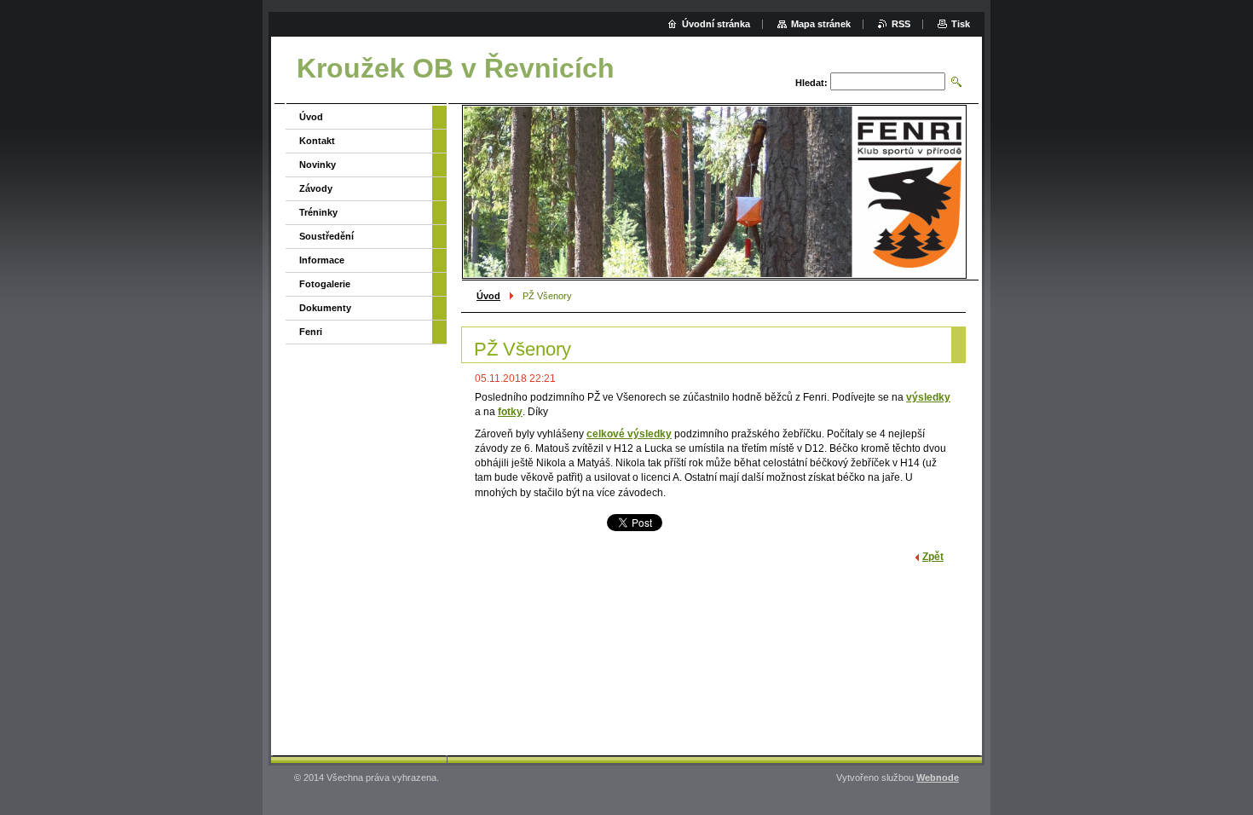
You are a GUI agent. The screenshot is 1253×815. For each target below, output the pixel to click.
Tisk (960, 24)
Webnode (937, 777)
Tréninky (318, 212)
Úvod (488, 296)
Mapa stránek (821, 24)
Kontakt (317, 141)
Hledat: (811, 83)
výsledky (928, 397)
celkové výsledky (629, 434)
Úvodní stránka (716, 24)
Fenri (310, 332)
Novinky (317, 164)
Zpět (933, 557)
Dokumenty (325, 308)
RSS (901, 24)
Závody (315, 188)
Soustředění (326, 236)
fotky (510, 412)
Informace (321, 260)
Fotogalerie (324, 284)
